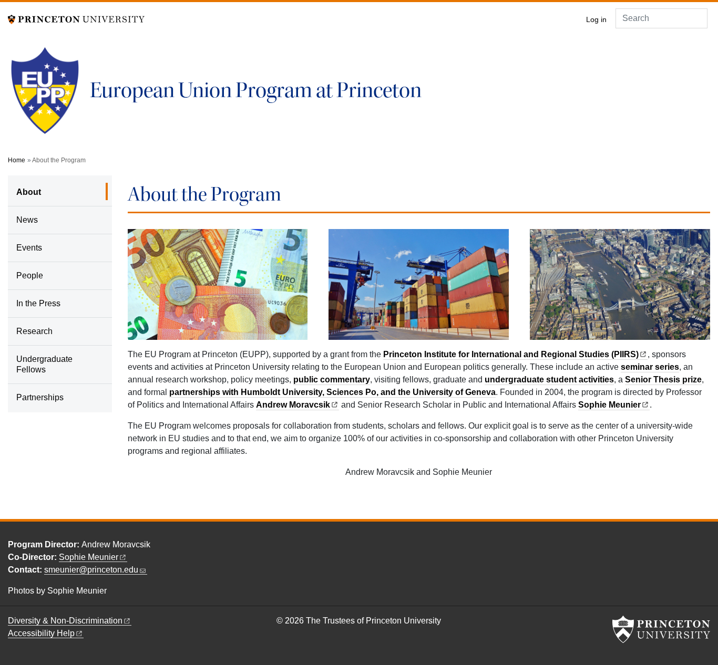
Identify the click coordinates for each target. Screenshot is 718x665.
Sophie (609, 404)
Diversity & (65, 620)
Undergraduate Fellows (44, 364)
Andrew (293, 404)
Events (29, 247)
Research (34, 331)
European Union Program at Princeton (256, 90)
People (29, 275)
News (27, 219)
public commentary (331, 379)
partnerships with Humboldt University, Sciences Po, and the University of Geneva (332, 392)
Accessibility (41, 633)
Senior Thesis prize (663, 379)
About (58, 191)
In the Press (38, 303)
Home (16, 160)
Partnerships (40, 397)
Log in (596, 20)
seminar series (650, 366)
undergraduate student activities (549, 379)
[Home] (49, 94)
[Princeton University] (76, 18)
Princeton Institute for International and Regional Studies (511, 354)
